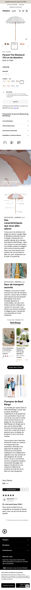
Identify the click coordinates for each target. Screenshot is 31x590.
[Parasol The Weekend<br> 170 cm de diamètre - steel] (21, 359)
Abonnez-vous (7, 556)
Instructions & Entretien (9, 130)
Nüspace (5, 540)
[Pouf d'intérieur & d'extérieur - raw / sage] (11, 356)
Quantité (5, 71)
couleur (6, 79)
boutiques (21, 4)
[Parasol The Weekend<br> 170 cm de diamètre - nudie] (17, 359)
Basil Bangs (6, 52)
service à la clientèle (12, 4)
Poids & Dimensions (8, 126)
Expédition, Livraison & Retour (11, 135)
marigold (9, 82)
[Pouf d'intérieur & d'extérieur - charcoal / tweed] (3, 356)
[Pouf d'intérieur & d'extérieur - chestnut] (7, 356)
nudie (4, 82)
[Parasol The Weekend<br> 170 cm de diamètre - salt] (25, 359)
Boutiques (5, 545)
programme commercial (16, 7)
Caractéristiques (7, 121)
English (14, 11)
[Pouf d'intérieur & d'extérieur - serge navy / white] (5, 356)
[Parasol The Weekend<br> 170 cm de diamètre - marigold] (19, 359)
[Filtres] (22, 489)
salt (22, 82)
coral (9, 86)
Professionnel (7, 550)
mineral (17, 86)
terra (17, 82)
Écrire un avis (11, 489)
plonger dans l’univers (15, 367)
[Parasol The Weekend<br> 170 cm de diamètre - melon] (26, 359)
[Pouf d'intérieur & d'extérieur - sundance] (13, 356)
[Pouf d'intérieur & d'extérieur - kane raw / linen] (9, 356)
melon (4, 86)
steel (13, 82)
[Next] (28, 340)
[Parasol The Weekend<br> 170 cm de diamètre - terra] (23, 359)
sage (13, 86)
